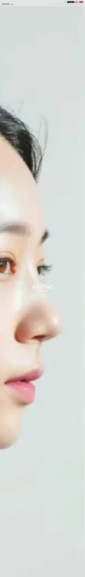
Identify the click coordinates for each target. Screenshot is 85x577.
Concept (54, 4)
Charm (62, 4)
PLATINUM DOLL (68, 4)
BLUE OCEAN (76, 4)
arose (58, 4)
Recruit (81, 4)
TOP (50, 4)
